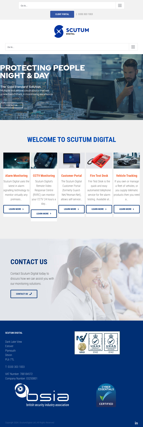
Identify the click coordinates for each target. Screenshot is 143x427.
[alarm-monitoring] (16, 154)
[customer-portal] (71, 154)
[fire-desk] (99, 154)
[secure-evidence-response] (44, 154)
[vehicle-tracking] (127, 154)
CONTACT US (11, 105)
